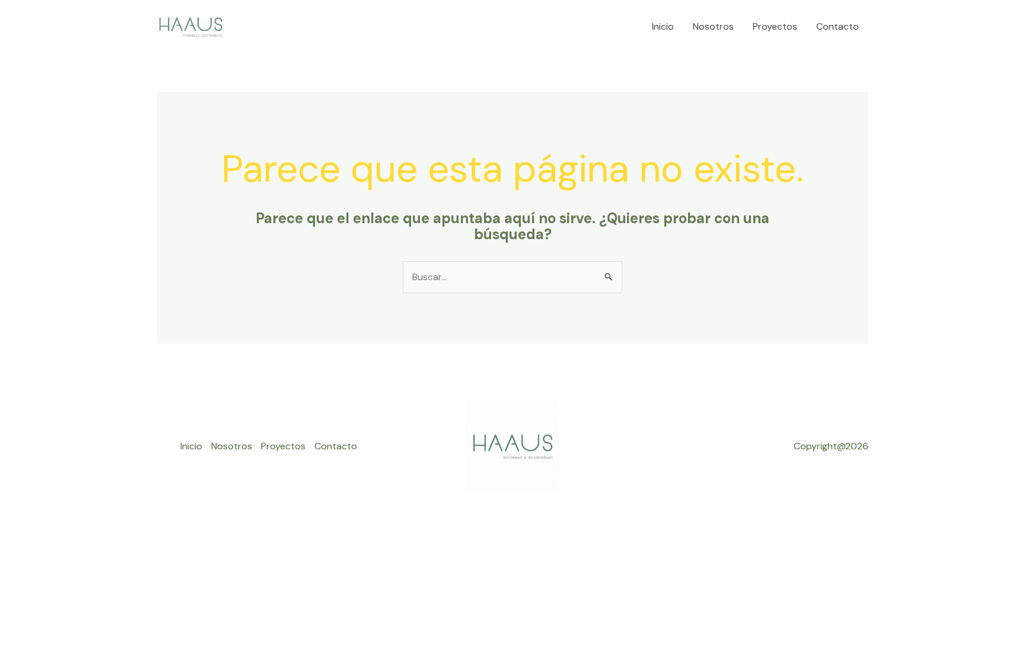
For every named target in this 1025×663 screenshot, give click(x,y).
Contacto (837, 26)
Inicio (663, 26)
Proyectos (775, 26)
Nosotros (713, 26)
